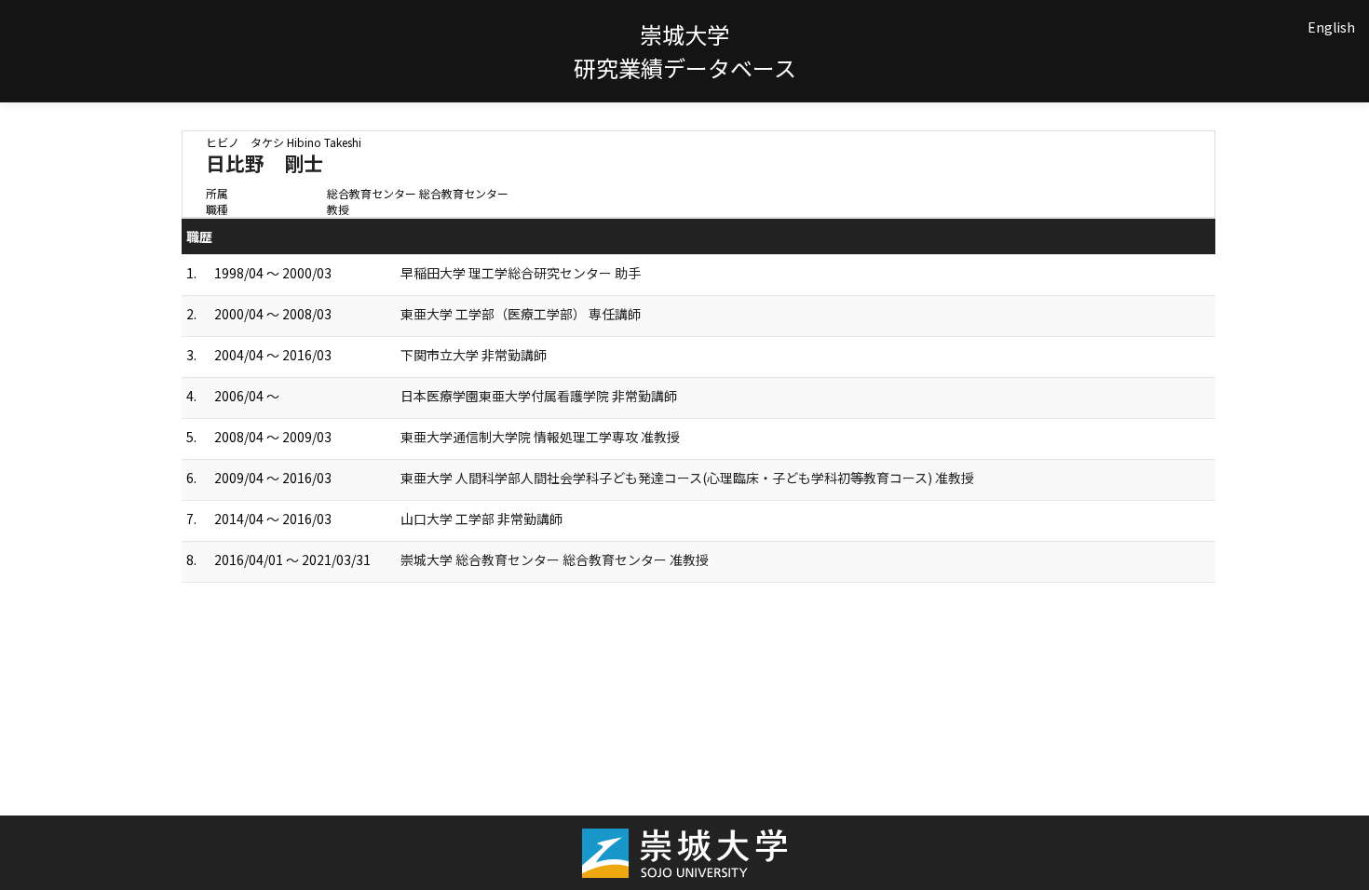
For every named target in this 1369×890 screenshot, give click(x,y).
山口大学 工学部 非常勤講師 (481, 518)
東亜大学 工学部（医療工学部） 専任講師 (520, 313)
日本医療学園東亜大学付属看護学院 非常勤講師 (538, 395)
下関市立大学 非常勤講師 (473, 354)
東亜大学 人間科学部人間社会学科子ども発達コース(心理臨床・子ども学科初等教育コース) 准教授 (687, 477)
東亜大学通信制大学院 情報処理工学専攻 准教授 (540, 436)
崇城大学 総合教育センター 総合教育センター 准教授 (554, 559)
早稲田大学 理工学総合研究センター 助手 (520, 272)
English (1331, 27)
